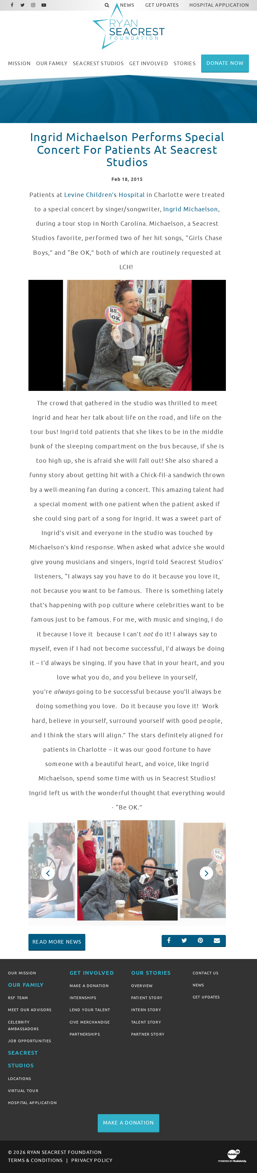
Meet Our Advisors (30, 1009)
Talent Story (146, 1022)
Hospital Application (32, 1102)
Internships (83, 997)
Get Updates (206, 997)
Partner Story (148, 1034)
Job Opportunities (29, 1041)
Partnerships (85, 1034)
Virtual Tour (23, 1090)
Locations (19, 1078)
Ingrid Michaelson (190, 209)
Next (206, 873)
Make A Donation (89, 985)
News (198, 985)
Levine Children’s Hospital (104, 195)
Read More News (56, 942)
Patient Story (147, 997)
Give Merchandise (90, 1022)
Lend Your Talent (90, 1009)
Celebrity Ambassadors (23, 1025)
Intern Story (146, 1009)
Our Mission (22, 973)
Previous (47, 873)
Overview (142, 985)
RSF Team (18, 997)
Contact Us (206, 973)
